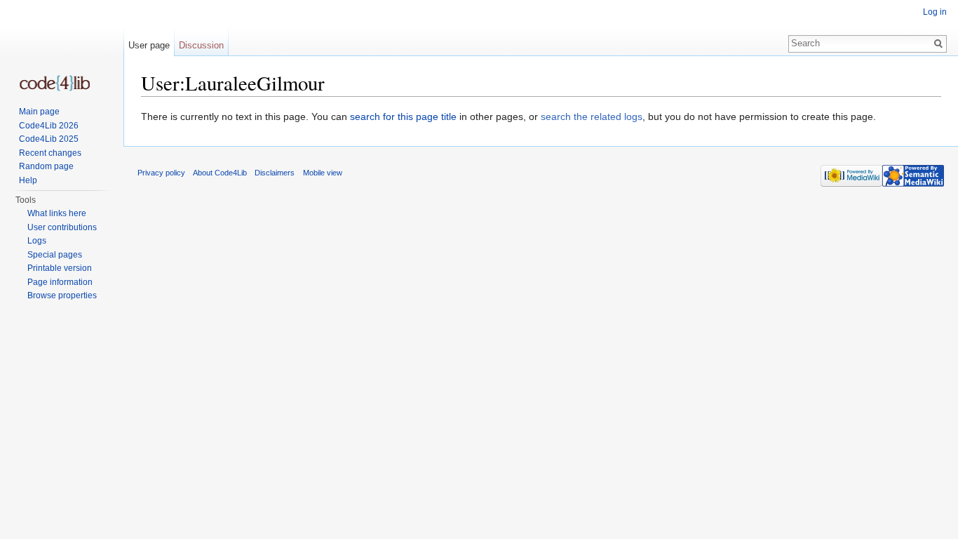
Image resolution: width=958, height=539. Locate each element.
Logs (36, 241)
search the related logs (591, 116)
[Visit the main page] (55, 83)
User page (149, 45)
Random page (46, 166)
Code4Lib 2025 (49, 139)
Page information (60, 282)
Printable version (59, 268)
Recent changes (50, 153)
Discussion (201, 45)
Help (28, 180)
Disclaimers (275, 172)
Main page (39, 112)
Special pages (54, 255)
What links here (56, 213)
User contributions (62, 227)
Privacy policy (161, 172)
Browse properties (62, 295)
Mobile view (322, 172)
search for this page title (403, 116)
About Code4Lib (220, 172)
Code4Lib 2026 (49, 126)
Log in (935, 12)
